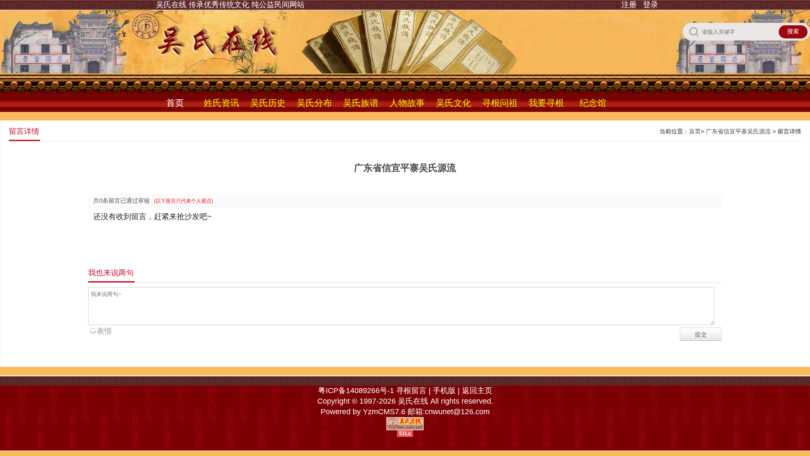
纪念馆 (593, 103)
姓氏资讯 (221, 103)
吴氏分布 (314, 103)
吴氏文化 (453, 103)
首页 (175, 103)
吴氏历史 (268, 103)
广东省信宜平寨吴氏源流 (738, 131)
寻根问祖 (500, 103)
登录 (650, 4)
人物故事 (407, 103)
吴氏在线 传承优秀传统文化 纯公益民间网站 (230, 4)
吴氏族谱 (360, 103)
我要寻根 (546, 103)
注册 (629, 4)
